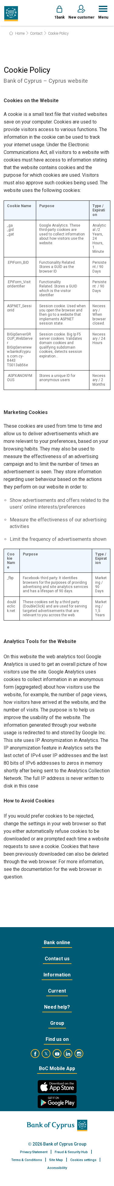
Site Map (56, 1160)
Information (57, 975)
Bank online (57, 942)
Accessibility (57, 1168)
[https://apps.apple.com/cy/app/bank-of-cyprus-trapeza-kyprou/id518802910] (57, 1086)
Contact (36, 33)
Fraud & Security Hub (71, 1152)
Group (57, 1023)
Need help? (57, 1007)
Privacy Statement (33, 1152)
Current (57, 991)
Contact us (57, 959)
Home (19, 33)
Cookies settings (83, 1160)
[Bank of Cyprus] (11, 13)
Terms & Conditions (26, 1160)
